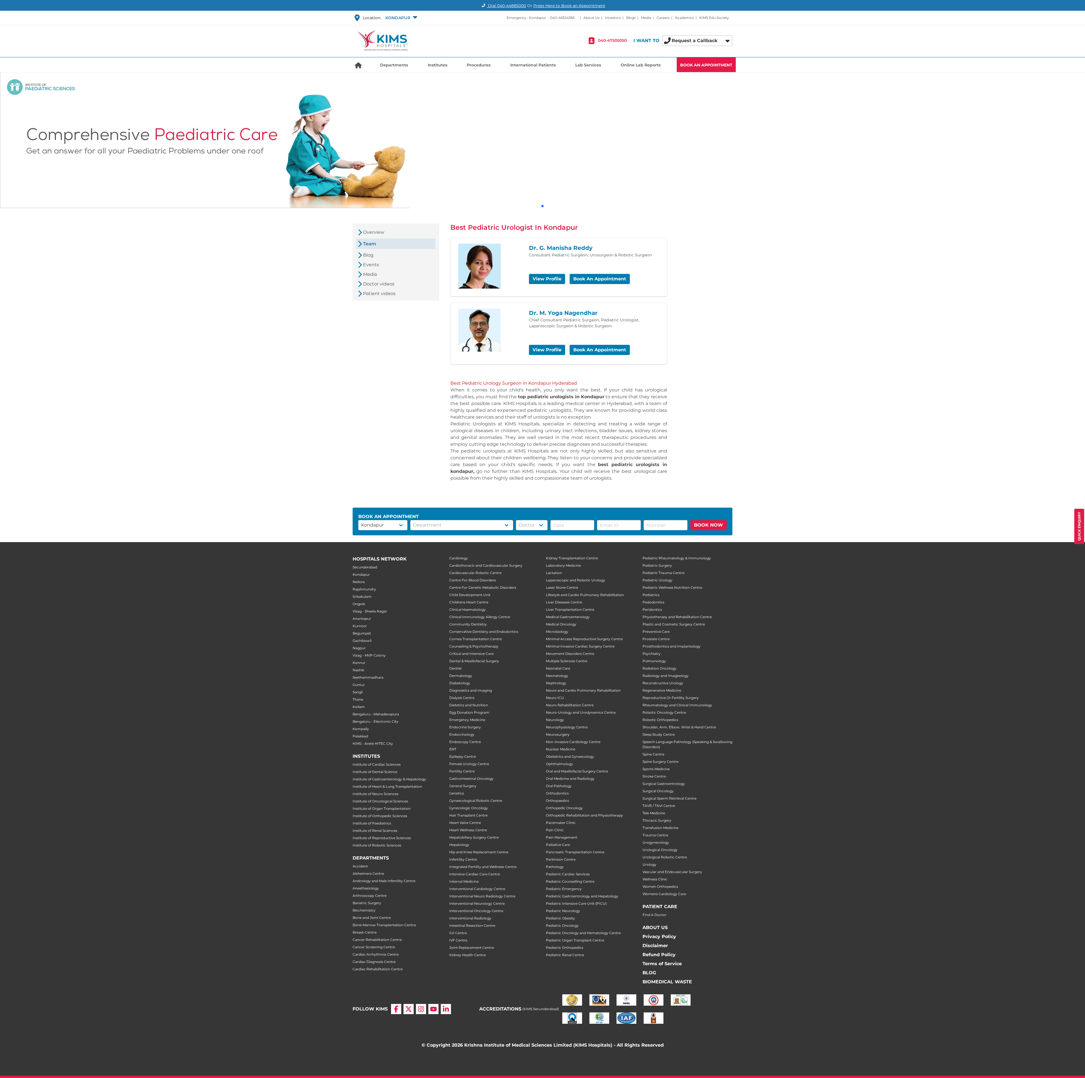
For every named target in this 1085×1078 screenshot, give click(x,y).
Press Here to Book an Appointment (569, 5)
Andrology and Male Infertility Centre (384, 881)
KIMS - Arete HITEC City (373, 743)
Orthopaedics (557, 800)
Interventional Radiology (470, 918)
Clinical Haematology (467, 609)
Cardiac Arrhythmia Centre (376, 954)
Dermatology (460, 676)
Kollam (359, 707)
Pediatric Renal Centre (565, 955)
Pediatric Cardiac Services (568, 874)
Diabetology (459, 683)
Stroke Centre (654, 776)
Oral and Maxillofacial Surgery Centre (577, 771)
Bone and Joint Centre (372, 917)
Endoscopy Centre (465, 742)
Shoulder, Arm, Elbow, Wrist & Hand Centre (679, 727)
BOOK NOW (708, 525)
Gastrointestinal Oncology (471, 778)
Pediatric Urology (657, 580)
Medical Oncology (561, 624)
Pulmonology (654, 661)
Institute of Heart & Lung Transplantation (387, 786)
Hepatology (459, 845)
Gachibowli (362, 640)
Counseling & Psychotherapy (473, 646)
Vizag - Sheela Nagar (370, 611)
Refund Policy (659, 954)
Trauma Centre (655, 835)
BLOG (649, 972)
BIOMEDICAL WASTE (667, 981)
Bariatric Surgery (367, 903)
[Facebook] (396, 1009)
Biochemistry (364, 910)
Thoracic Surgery (657, 820)
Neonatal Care (558, 668)
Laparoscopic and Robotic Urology (575, 580)
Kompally (361, 729)
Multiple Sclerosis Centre (566, 661)
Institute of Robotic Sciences (377, 845)
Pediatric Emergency (564, 889)
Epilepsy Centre (462, 756)
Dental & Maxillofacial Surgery (474, 661)
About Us (591, 18)
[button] (400, 17)
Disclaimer (655, 945)
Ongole (359, 604)
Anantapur (362, 618)
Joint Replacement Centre (471, 947)
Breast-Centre (365, 932)
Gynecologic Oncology (468, 808)
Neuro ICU (555, 698)
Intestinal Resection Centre (472, 925)
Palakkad (360, 736)
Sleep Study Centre (659, 734)
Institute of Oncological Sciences (380, 801)
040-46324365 (562, 18)
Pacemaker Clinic (561, 823)
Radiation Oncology (659, 668)
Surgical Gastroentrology (664, 784)
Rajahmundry (364, 589)
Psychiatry (652, 653)
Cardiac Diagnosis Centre (374, 962)
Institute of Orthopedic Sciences (380, 816)
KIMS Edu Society (714, 18)
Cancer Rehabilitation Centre (377, 940)
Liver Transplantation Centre (570, 609)
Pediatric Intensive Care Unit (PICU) (576, 903)
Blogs (631, 18)
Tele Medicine (654, 813)
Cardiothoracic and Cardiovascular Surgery (485, 565)
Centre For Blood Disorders (472, 580)
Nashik (358, 670)
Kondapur (361, 574)
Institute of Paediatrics (372, 823)
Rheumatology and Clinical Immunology (677, 705)
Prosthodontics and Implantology (671, 646)
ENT (452, 749)
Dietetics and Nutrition (468, 705)
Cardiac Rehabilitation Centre (378, 969)
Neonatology (557, 676)
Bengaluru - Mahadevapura (376, 714)
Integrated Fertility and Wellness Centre (483, 867)
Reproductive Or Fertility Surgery (671, 698)
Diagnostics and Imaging (470, 690)
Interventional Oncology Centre (476, 911)
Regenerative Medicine (662, 690)
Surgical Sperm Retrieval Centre (669, 798)
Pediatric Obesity (560, 918)
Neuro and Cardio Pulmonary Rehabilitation (583, 690)
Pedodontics (653, 602)
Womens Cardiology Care (664, 894)
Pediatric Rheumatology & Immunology (677, 558)
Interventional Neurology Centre (477, 903)
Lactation (554, 573)
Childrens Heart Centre (468, 602)
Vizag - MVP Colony (369, 655)
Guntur (359, 685)
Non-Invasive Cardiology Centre (573, 742)
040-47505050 (612, 40)
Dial (506, 5)
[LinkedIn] (446, 1009)
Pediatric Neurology (563, 911)
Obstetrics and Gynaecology (570, 756)
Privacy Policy (659, 936)
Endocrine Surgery (465, 727)
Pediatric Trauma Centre (663, 573)
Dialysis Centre (461, 698)
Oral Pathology (559, 786)
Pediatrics (651, 595)
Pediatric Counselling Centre (570, 881)
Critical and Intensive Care (471, 653)
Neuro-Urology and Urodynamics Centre (581, 712)
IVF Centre (458, 940)
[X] (408, 1009)
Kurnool (359, 626)
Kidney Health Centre (467, 955)
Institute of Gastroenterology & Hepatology (389, 779)
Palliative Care (558, 845)
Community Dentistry (468, 624)
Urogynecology (656, 842)
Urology (649, 864)
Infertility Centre (463, 859)
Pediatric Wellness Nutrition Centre (672, 587)
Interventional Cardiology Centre (477, 889)
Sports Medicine (656, 769)
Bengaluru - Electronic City (375, 721)
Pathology (555, 867)
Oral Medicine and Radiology (570, 778)
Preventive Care (656, 631)
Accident (360, 866)
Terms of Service (662, 963)
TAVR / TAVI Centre (659, 806)
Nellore (359, 582)
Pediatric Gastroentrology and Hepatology (582, 896)
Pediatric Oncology (562, 925)
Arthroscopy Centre (370, 895)
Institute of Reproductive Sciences (382, 838)
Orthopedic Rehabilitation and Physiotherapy (584, 815)
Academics (684, 18)
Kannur (359, 663)
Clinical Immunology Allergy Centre (479, 617)
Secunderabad (365, 567)
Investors (613, 18)
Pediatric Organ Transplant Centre (575, 940)
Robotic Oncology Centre (664, 712)
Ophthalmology (559, 764)
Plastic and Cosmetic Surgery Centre (674, 624)
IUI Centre (458, 933)
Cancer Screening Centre (374, 947)
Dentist (455, 668)
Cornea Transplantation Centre (475, 639)
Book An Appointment (599, 279)
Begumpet (362, 633)
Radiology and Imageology (666, 676)
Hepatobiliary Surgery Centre (474, 837)
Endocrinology (461, 734)
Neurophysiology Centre (567, 727)
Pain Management (561, 837)
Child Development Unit (470, 595)
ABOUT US (655, 927)
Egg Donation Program (469, 712)
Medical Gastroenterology (568, 617)
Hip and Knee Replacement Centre (478, 852)
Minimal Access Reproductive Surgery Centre (584, 639)
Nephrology (556, 683)
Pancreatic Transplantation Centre (575, 852)
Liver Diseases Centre (564, 602)
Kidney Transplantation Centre (572, 558)
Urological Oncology (660, 850)
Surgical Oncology (658, 791)
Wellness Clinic (655, 879)
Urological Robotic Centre (665, 857)
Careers (663, 18)
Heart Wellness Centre (468, 830)
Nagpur (359, 648)
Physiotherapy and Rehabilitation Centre (677, 617)
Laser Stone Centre (562, 587)
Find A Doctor (655, 915)
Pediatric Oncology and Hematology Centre (583, 933)
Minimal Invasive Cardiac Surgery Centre (580, 646)
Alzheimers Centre (368, 873)
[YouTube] (433, 1009)
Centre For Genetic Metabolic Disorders (482, 587)
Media (646, 18)
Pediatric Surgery (657, 565)
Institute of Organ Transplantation (382, 808)
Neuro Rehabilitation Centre (570, 705)
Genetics (456, 793)
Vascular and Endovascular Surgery (672, 872)
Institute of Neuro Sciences (375, 794)
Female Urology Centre (469, 764)
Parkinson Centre (561, 859)
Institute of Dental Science (375, 772)
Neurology (555, 720)
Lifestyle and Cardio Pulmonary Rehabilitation (585, 595)
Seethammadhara (368, 677)
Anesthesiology (366, 888)
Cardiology (458, 558)
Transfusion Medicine (660, 828)
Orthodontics (557, 793)
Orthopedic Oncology (564, 808)
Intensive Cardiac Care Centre (474, 874)
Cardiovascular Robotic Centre (475, 573)
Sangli (358, 692)
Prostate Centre (656, 639)
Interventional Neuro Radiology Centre (482, 896)
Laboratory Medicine (563, 565)
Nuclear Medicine (560, 749)
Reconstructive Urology (663, 683)
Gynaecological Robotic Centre (475, 800)
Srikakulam (362, 596)
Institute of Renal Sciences (375, 830)
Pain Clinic (555, 830)
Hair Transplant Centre (468, 815)
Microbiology (557, 631)
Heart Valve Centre (465, 823)
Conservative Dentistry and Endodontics (483, 631)
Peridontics (652, 609)
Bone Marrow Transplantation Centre (384, 925)
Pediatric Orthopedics (564, 947)
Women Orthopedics (660, 886)
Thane (358, 699)
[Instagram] (421, 1009)
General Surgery (462, 786)
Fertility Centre (462, 771)
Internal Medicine (464, 881)
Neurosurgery (558, 734)
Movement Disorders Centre (570, 653)
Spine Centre (653, 754)
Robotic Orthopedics (660, 720)
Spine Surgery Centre (660, 761)
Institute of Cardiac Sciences (377, 764)
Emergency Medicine (467, 720)
